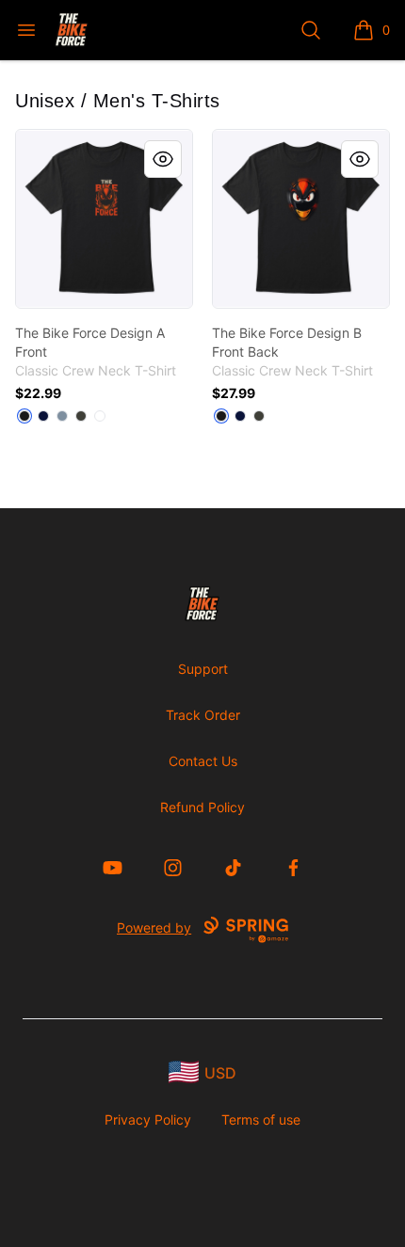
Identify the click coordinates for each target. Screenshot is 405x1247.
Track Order (203, 715)
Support (203, 669)
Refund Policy (202, 807)
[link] (104, 219)
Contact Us (203, 761)
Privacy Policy (148, 1119)
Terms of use (260, 1119)
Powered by (154, 927)
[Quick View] (163, 159)
